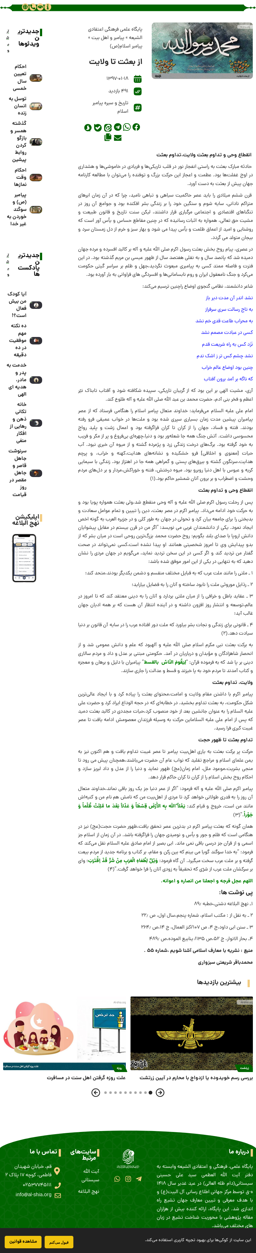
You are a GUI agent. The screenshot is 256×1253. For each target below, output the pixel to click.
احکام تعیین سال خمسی (20, 78)
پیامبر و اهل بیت (107, 38)
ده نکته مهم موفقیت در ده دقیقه (18, 340)
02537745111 (37, 1185)
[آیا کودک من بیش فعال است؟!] (36, 305)
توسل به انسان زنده (18, 106)
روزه (119, 1068)
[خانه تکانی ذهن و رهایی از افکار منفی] (36, 423)
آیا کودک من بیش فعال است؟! (17, 305)
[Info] (47, 6)
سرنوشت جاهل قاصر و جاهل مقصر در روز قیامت (17, 473)
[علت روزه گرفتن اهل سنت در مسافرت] (64, 1033)
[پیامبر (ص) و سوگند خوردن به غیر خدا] (36, 209)
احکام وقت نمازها (20, 178)
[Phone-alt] (32, 6)
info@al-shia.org (34, 1195)
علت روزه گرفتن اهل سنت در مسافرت (86, 1078)
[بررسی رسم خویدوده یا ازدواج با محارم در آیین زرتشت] (191, 1033)
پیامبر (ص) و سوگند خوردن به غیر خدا (17, 209)
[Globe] (25, 6)
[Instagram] (127, 1178)
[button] (136, 127)
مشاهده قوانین (23, 1241)
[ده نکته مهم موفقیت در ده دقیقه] (36, 340)
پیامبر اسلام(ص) (126, 46)
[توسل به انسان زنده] (36, 106)
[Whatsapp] (117, 1178)
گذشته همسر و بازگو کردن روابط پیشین (18, 142)
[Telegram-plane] (138, 1178)
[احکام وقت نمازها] (36, 177)
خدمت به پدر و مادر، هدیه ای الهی (17, 380)
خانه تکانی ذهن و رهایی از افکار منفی (18, 423)
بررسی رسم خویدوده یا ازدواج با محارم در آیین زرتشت (196, 1078)
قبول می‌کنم (59, 1242)
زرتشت (244, 1068)
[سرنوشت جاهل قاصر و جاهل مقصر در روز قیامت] (36, 473)
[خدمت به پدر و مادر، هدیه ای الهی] (36, 380)
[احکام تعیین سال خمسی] (36, 78)
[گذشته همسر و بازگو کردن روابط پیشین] (36, 142)
